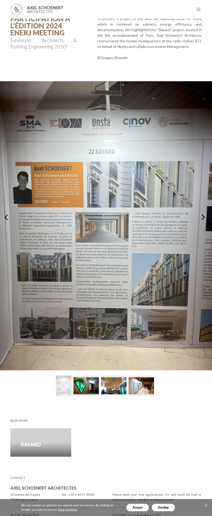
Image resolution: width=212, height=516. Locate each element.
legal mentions (67, 509)
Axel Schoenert (45, 9)
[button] (7, 217)
